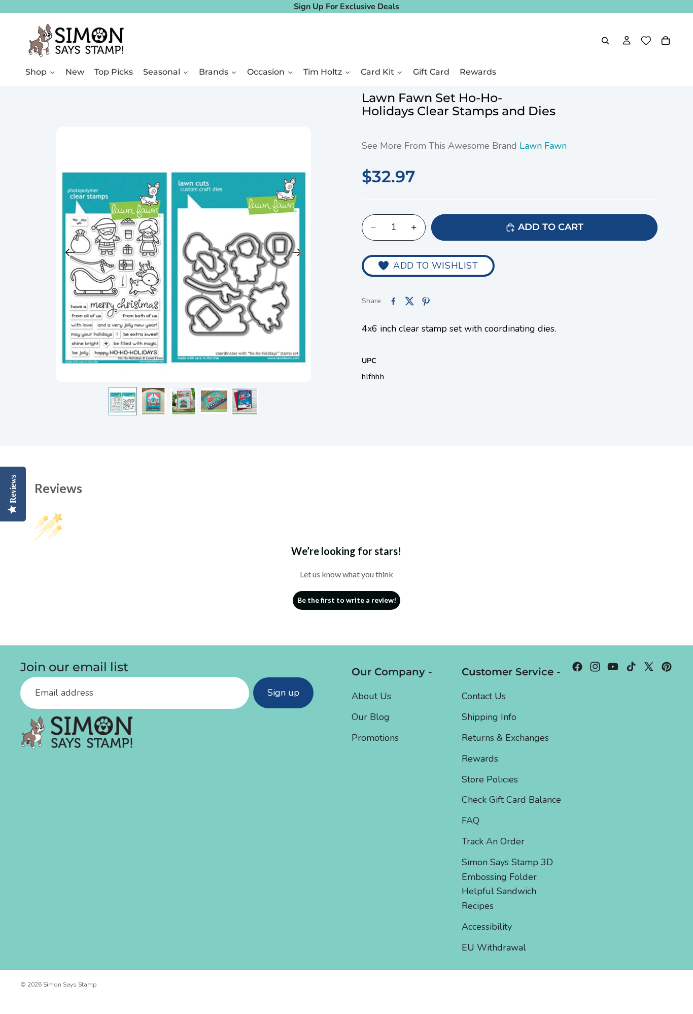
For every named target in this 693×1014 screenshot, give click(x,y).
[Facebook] (577, 667)
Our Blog (371, 717)
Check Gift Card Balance (511, 800)
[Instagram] (595, 667)
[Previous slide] (67, 255)
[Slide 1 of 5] (123, 401)
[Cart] (665, 40)
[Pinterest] (667, 667)
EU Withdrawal (494, 947)
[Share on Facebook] (393, 301)
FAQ (470, 820)
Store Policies (490, 779)
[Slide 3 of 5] (183, 401)
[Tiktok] (631, 667)
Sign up (283, 692)
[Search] (605, 40)
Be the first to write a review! (346, 600)
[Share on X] (409, 301)
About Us (371, 696)
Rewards (480, 758)
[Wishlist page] (646, 41)
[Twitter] (649, 667)
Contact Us (484, 696)
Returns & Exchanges (505, 738)
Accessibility (487, 927)
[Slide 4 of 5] (214, 401)
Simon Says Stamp (70, 984)
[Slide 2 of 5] (153, 401)
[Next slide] (299, 255)
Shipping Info (489, 717)
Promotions (375, 738)
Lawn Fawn (543, 146)
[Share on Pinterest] (426, 301)
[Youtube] (613, 667)
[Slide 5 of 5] (244, 401)
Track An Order (493, 841)
